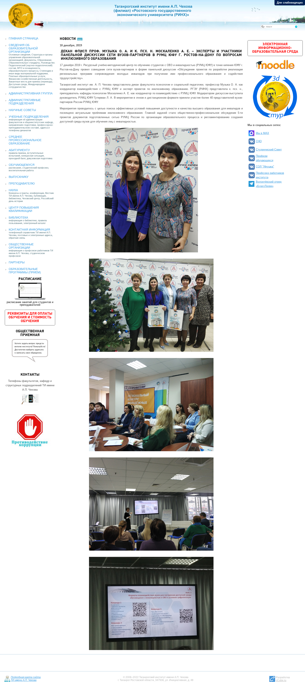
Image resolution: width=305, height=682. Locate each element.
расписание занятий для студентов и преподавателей (30, 291)
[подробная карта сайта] (7, 678)
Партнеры (16, 262)
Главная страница (23, 38)
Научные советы (22, 110)
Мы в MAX (262, 133)
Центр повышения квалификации (24, 209)
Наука (13, 190)
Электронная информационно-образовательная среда (275, 48)
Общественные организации (21, 246)
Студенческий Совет (269, 149)
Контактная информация (29, 229)
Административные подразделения (25, 101)
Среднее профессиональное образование (25, 140)
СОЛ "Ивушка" (265, 166)
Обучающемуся (21, 164)
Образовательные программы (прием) (25, 270)
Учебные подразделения (29, 116)
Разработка (283, 679)
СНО (259, 141)
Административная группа (30, 93)
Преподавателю (22, 183)
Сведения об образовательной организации (23, 48)
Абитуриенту (19, 150)
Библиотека (18, 217)
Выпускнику (18, 176)
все (80, 39)
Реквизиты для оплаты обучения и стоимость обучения (29, 317)
